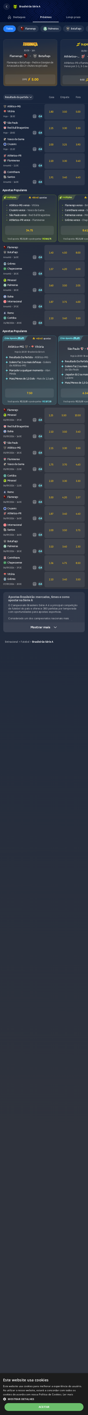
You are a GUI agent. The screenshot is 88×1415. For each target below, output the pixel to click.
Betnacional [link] (11, 641)
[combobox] (18, 97)
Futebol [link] (25, 641)
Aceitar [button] (44, 1407)
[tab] (16, 17)
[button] (6, 6)
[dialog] (44, 1394)
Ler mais (68, 1394)
